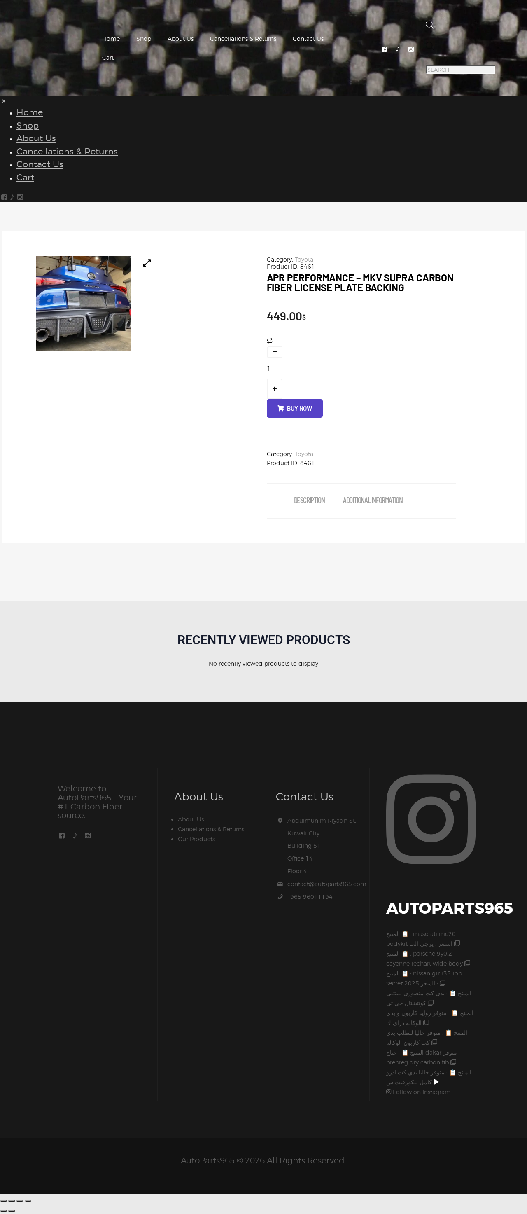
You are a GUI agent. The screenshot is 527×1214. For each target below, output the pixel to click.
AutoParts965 (208, 1160)
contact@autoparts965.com (326, 883)
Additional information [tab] (372, 500)
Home (111, 38)
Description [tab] (309, 500)
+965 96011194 (310, 896)
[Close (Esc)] (28, 1201)
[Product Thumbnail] (147, 264)
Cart (108, 57)
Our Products (196, 838)
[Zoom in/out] (3, 1201)
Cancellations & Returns (243, 38)
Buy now (299, 408)
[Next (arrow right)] (11, 1211)
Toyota (304, 259)
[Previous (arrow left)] (3, 1211)
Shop (143, 38)
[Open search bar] (430, 26)
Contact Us (308, 38)
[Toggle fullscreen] (11, 1201)
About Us (181, 38)
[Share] (19, 1201)
